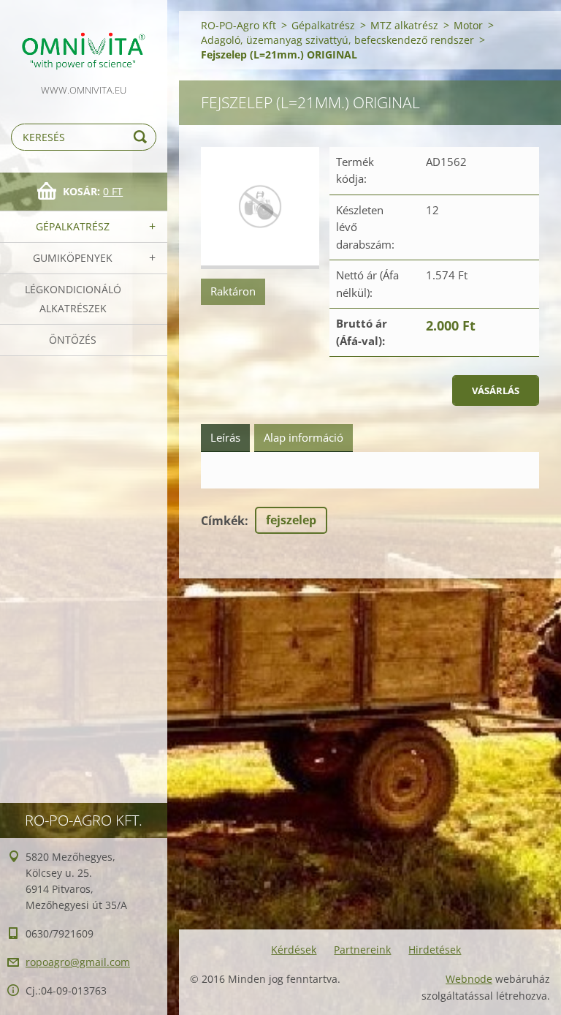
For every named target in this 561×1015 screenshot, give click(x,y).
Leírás (225, 437)
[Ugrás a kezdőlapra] (83, 41)
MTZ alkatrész (404, 25)
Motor (468, 25)
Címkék (223, 521)
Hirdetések (434, 949)
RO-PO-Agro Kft (238, 25)
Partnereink (362, 949)
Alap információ (303, 437)
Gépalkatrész (73, 226)
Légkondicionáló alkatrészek (73, 298)
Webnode (469, 979)
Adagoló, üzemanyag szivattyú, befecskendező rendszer (337, 40)
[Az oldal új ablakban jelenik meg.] (260, 208)
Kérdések (293, 949)
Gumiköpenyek (72, 258)
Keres (142, 137)
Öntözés (72, 340)
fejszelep (291, 520)
